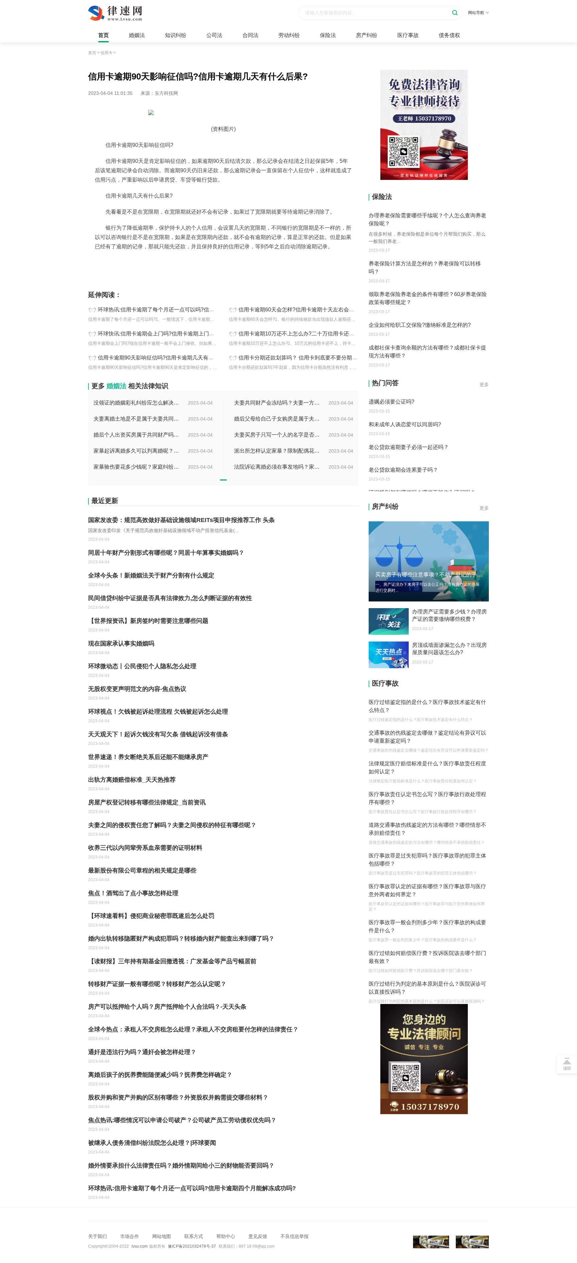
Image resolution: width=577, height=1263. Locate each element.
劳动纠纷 (289, 35)
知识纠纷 (175, 35)
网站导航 (476, 12)
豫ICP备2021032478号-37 (192, 1246)
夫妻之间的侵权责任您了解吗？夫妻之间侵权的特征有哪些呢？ (172, 825)
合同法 (250, 35)
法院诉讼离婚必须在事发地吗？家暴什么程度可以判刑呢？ (277, 467)
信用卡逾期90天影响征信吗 (132, 261)
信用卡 (107, 52)
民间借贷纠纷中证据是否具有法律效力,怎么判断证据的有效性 (170, 598)
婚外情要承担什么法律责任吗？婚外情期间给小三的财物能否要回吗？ (181, 1165)
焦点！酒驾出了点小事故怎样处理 (133, 893)
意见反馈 (257, 1236)
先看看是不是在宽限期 (185, 261)
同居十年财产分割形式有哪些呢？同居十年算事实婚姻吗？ (166, 552)
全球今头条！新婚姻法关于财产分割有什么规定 (151, 575)
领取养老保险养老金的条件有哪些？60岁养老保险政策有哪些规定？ (428, 298)
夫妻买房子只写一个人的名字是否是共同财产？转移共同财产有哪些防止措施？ (277, 435)
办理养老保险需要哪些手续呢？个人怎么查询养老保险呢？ (427, 219)
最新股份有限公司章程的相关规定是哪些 (142, 870)
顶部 (567, 1068)
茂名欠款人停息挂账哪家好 (276, 261)
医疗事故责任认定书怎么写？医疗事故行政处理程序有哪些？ (427, 798)
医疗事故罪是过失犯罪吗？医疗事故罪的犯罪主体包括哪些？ (427, 859)
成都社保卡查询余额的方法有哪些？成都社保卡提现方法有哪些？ (427, 351)
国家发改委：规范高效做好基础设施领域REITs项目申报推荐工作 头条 (181, 520)
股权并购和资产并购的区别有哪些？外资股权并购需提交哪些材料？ (178, 1097)
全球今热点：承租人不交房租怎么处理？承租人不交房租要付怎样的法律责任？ (193, 1029)
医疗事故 (408, 35)
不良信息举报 (294, 1236)
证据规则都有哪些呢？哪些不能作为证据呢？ (422, 470)
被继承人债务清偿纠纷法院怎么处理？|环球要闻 (152, 1143)
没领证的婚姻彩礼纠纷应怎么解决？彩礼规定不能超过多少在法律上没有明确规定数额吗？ (136, 403)
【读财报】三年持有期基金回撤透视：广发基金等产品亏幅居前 (172, 961)
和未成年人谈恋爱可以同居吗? (405, 402)
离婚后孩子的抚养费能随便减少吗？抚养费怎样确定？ (160, 1074)
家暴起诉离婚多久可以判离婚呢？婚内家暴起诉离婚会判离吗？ (136, 451)
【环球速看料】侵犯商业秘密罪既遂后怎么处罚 (151, 916)
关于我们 (97, 1236)
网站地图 (161, 1236)
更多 (484, 384)
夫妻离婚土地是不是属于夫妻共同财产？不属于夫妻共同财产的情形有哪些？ (136, 419)
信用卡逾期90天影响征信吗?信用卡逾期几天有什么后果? (165, 357)
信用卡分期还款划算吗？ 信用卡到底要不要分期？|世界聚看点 (311, 357)
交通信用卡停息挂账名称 (214, 268)
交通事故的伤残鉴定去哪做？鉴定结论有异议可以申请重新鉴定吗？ (427, 737)
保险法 (328, 35)
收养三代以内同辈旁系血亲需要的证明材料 (145, 847)
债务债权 (449, 35)
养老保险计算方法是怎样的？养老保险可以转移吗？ (425, 267)
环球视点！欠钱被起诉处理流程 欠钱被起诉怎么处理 (158, 711)
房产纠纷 (366, 35)
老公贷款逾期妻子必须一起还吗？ (409, 424)
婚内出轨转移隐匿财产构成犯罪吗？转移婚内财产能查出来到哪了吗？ (181, 938)
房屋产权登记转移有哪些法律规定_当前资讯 (147, 802)
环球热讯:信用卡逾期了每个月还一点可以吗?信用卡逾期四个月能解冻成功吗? (189, 309)
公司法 (214, 35)
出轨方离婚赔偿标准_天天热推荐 (132, 779)
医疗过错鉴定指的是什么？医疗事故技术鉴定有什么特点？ (427, 706)
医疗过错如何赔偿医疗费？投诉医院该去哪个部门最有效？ (427, 957)
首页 (103, 35)
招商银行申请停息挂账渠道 (160, 268)
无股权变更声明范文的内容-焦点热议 (137, 689)
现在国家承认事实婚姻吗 (121, 643)
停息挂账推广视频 (228, 261)
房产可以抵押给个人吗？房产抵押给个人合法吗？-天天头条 (167, 1006)
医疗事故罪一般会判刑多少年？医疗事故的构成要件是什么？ (427, 926)
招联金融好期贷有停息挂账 (146, 274)
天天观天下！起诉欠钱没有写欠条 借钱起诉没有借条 (158, 734)
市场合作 (129, 1236)
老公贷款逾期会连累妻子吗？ (403, 447)
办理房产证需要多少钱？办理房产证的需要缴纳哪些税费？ (449, 615)
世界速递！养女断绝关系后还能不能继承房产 (148, 757)
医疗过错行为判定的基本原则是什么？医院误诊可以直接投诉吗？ (427, 988)
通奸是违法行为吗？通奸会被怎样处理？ (142, 1052)
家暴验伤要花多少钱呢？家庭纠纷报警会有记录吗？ (136, 467)
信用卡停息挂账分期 (327, 261)
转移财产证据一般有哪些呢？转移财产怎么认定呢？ (157, 984)
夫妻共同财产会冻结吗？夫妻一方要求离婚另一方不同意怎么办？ (277, 403)
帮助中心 (225, 1236)
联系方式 (193, 1236)
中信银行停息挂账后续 (308, 268)
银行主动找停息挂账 (263, 268)
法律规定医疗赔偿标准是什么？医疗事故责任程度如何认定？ (427, 767)
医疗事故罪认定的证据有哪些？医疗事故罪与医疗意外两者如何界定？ (427, 890)
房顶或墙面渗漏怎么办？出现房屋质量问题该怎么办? (449, 648)
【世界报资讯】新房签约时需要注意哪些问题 (148, 620)
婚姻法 (137, 35)
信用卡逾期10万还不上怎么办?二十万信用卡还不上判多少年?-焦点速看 (322, 333)
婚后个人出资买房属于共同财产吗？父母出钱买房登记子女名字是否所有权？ (136, 435)
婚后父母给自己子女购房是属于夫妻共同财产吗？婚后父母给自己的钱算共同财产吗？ (277, 419)
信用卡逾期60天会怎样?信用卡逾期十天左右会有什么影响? (308, 309)
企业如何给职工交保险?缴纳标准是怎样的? (420, 325)
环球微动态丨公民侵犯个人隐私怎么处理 (142, 666)
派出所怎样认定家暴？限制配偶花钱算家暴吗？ (277, 451)
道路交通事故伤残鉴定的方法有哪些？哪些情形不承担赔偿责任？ (427, 829)
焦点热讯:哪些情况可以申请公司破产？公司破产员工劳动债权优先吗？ (182, 1120)
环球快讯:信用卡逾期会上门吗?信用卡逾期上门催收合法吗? (168, 333)
